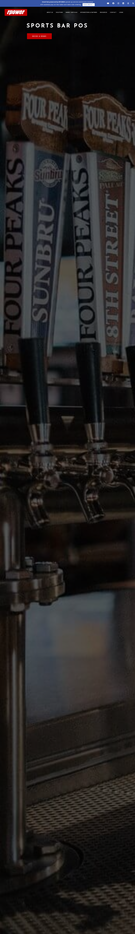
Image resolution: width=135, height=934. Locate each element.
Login (121, 12)
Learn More (88, 4)
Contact (113, 12)
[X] (133, 3)
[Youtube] (108, 3)
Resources (103, 12)
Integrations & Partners (88, 12)
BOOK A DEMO (39, 36)
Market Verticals (71, 12)
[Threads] (128, 3)
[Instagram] (119, 3)
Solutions (59, 12)
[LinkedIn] (124, 3)
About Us (50, 12)
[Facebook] (113, 3)
